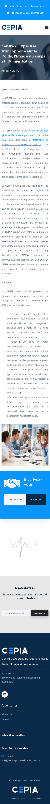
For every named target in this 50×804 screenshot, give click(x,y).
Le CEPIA (7, 714)
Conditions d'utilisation (18, 798)
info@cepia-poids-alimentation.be (21, 760)
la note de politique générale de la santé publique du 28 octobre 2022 (25, 135)
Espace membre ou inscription (29, 13)
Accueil (5, 71)
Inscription (39, 614)
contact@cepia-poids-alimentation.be (26, 6)
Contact (6, 719)
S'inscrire (36, 499)
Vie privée (37, 798)
